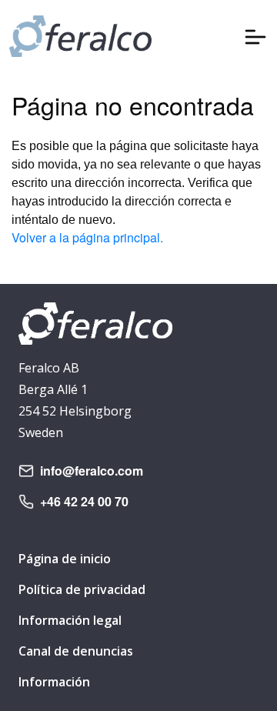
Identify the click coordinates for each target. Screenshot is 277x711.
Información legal (70, 620)
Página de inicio (64, 558)
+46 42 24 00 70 (84, 501)
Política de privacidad (81, 589)
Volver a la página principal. (87, 237)
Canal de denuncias (75, 651)
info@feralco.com (91, 470)
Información (54, 681)
